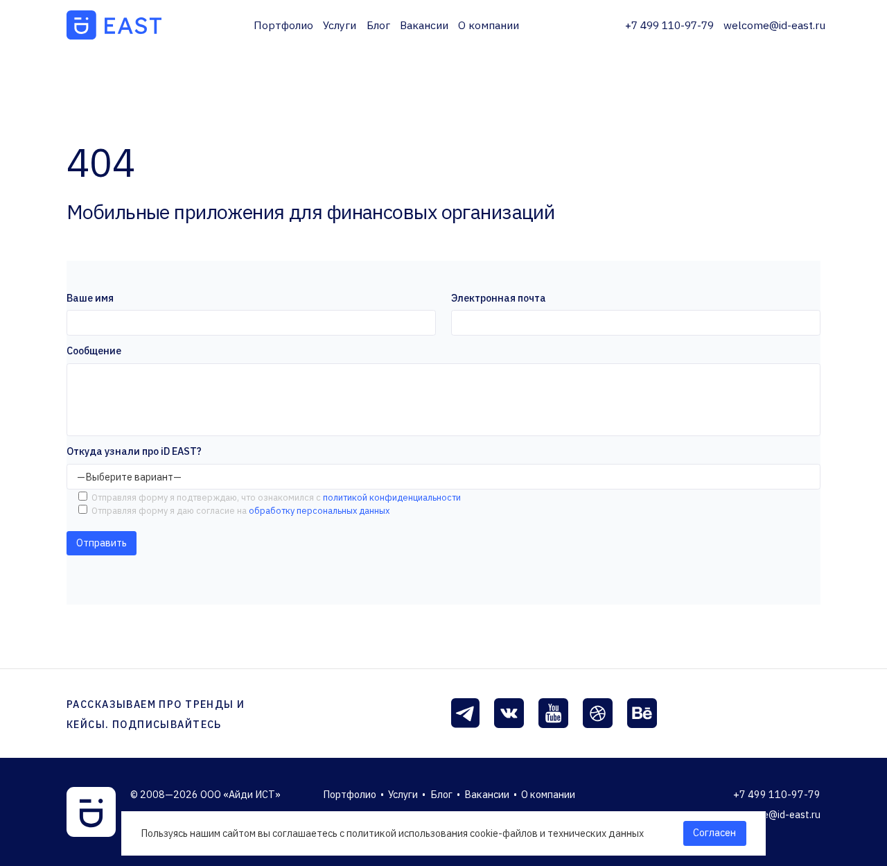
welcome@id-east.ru (774, 25)
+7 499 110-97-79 (669, 25)
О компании (488, 25)
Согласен (714, 832)
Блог (378, 25)
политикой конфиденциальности (391, 497)
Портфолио (283, 25)
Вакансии (424, 25)
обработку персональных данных (318, 511)
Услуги (339, 25)
